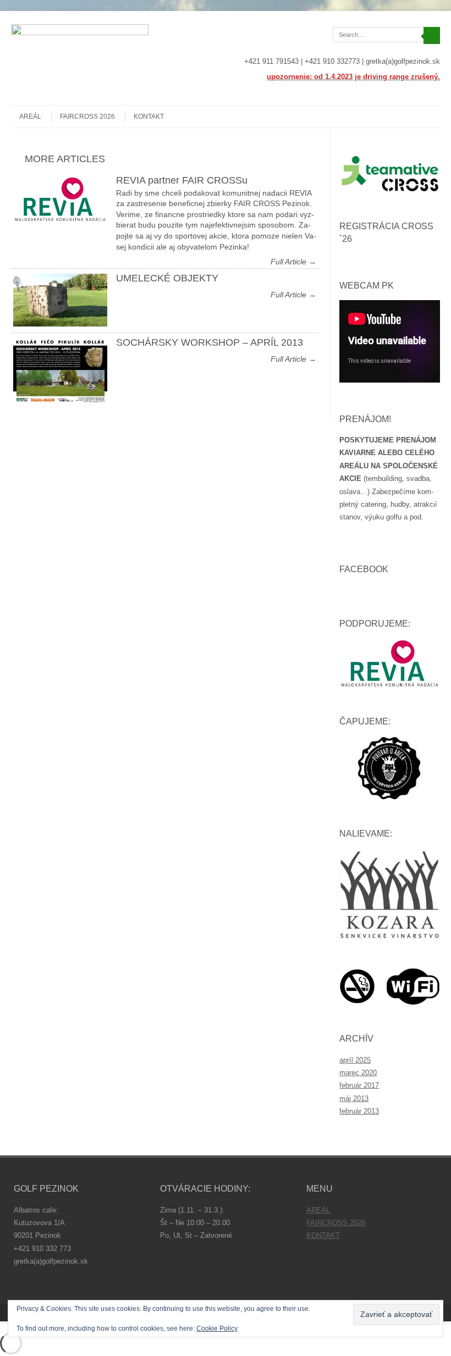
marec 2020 (358, 1073)
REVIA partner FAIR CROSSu (182, 180)
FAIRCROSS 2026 (87, 116)
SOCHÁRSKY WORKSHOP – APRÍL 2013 (209, 342)
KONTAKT (149, 116)
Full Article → (293, 261)
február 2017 (359, 1085)
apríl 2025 (355, 1060)
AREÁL (30, 116)
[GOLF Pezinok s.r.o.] (79, 32)
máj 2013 (354, 1098)
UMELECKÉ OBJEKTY (167, 278)
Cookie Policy (217, 1328)
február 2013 (359, 1111)
